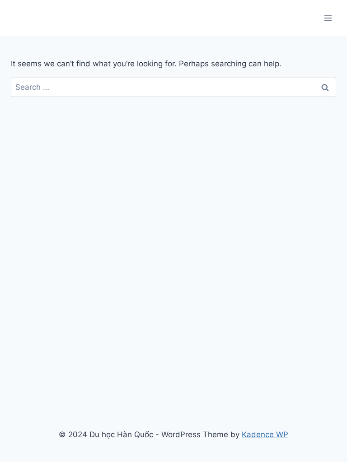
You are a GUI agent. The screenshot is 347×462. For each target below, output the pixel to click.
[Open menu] (327, 18)
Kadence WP (265, 434)
